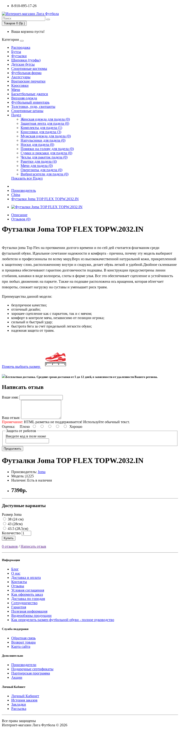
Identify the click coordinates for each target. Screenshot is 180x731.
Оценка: (8, 427)
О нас (15, 573)
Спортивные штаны (27, 111)
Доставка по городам (28, 599)
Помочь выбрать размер (21, 367)
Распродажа (20, 47)
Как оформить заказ (27, 594)
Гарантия (18, 607)
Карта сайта (20, 646)
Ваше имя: (10, 397)
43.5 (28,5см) (17, 529)
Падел (16, 115)
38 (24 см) (15, 519)
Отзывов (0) (20, 219)
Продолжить (12, 448)
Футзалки (19, 56)
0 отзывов (10, 546)
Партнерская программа (30, 673)
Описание (19, 215)
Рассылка (18, 709)
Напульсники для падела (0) (43, 140)
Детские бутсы (23, 64)
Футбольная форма (26, 73)
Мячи (15, 90)
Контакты (19, 582)
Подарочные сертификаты (32, 669)
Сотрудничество (24, 603)
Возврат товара (23, 642)
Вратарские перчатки (28, 81)
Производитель (23, 190)
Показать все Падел (27, 178)
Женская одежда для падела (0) (45, 119)
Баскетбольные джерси (29, 94)
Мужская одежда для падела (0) (46, 136)
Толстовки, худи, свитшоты (33, 107)
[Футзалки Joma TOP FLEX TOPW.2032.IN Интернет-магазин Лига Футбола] (46, 207)
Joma (41, 472)
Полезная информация (29, 611)
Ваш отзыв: (11, 418)
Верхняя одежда (24, 98)
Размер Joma (12, 514)
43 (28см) (14, 524)
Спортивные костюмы (29, 69)
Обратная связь (23, 638)
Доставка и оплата (26, 578)
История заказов (24, 700)
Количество (11, 533)
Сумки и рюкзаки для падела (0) (46, 153)
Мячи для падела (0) (37, 166)
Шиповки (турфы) (26, 60)
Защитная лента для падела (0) (45, 123)
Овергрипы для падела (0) (41, 170)
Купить (9, 538)
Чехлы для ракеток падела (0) (44, 157)
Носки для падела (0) (37, 145)
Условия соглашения (27, 590)
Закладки (18, 704)
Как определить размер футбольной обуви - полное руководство (62, 620)
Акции (16, 677)
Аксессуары (20, 77)
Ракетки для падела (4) (39, 161)
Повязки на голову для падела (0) (47, 149)
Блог (15, 569)
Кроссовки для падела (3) (41, 132)
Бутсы (16, 52)
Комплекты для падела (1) (41, 128)
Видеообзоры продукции (31, 616)
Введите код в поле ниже (26, 436)
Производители (23, 665)
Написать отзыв (33, 546)
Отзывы (17, 586)
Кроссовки (20, 85)
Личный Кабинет (25, 696)
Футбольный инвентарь (30, 102)
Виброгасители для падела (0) (44, 174)
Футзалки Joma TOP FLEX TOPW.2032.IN (45, 199)
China (15, 195)
